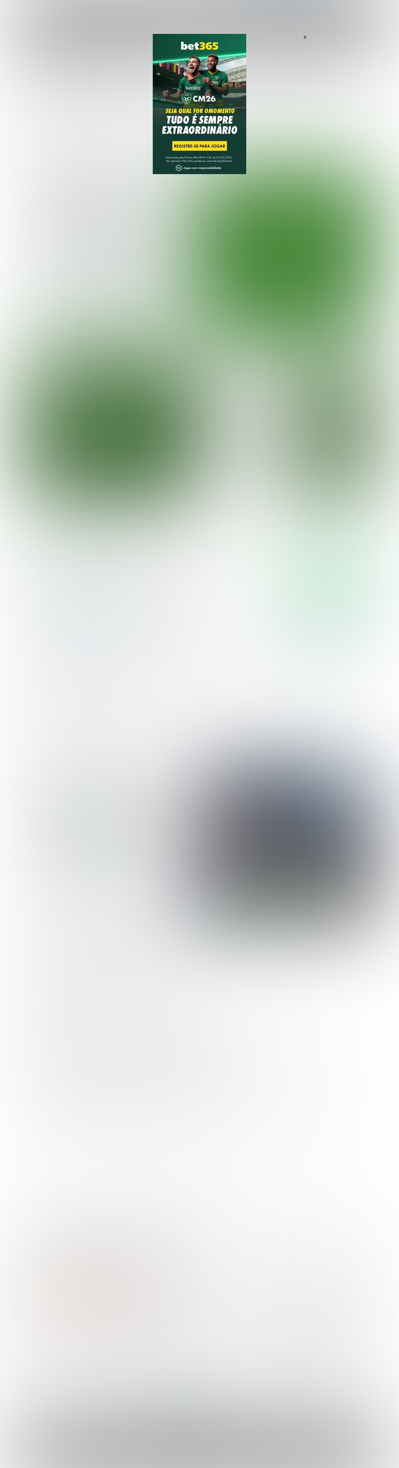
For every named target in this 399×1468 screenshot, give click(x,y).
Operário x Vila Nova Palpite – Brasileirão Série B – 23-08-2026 (240, 373)
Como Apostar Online (136, 1366)
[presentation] (339, 305)
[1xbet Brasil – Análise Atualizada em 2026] (71, 637)
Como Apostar (253, 11)
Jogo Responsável (337, 1452)
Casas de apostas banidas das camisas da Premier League (111, 832)
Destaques (199, 11)
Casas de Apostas (135, 11)
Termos (267, 1452)
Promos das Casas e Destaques (148, 1356)
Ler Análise (330, 586)
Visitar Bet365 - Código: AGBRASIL (330, 569)
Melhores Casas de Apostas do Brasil (154, 1347)
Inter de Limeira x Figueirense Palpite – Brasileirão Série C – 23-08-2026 (242, 480)
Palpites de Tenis (47, 1375)
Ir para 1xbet (330, 620)
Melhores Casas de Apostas (267, 531)
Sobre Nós (216, 1452)
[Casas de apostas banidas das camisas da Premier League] (285, 844)
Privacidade (242, 1452)
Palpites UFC (42, 1356)
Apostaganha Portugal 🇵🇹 (300, 1347)
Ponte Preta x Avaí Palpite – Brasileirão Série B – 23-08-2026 (240, 425)
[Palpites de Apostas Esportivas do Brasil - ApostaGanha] (54, 9)
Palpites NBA (42, 1366)
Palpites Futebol (46, 1347)
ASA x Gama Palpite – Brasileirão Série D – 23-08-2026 (240, 451)
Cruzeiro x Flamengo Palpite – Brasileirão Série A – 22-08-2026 (112, 232)
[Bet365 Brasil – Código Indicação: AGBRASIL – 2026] (71, 587)
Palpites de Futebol (199, 335)
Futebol (171, 11)
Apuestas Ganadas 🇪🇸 (297, 1356)
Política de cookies (297, 1452)
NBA (224, 11)
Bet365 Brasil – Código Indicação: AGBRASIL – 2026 (73, 1241)
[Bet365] (199, 112)
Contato (214, 1457)
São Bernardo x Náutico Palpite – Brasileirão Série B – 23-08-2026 (241, 399)
